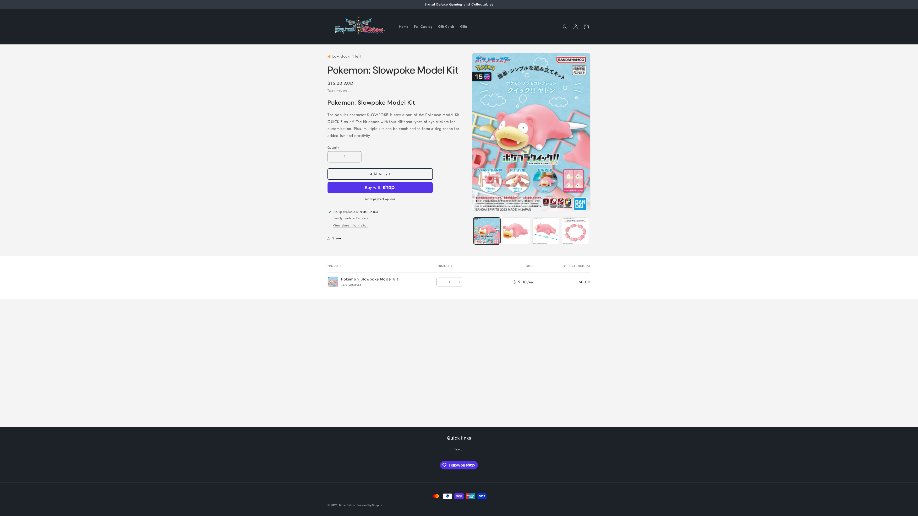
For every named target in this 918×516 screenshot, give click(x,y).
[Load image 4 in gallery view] (575, 230)
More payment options (380, 199)
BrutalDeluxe (347, 505)
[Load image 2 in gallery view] (516, 230)
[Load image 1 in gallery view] (486, 230)
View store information (350, 225)
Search (459, 449)
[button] (565, 27)
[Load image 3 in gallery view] (545, 230)
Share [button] (336, 238)
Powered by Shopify (369, 505)
